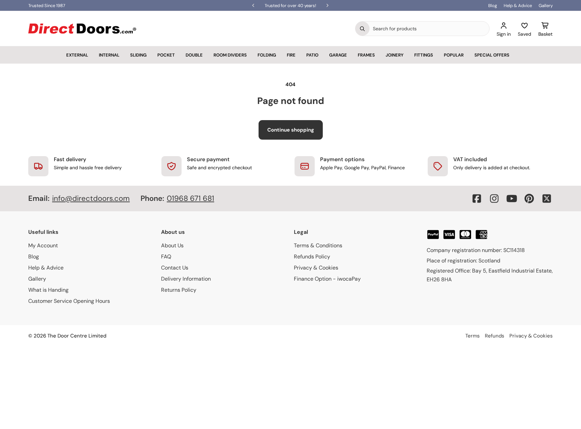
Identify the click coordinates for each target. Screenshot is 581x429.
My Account (43, 245)
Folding (267, 55)
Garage (338, 55)
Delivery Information (186, 278)
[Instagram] (494, 198)
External (77, 55)
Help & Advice (518, 5)
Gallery (546, 5)
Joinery (394, 55)
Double (194, 55)
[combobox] (429, 29)
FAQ (166, 256)
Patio (312, 55)
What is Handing (48, 289)
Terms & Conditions (318, 245)
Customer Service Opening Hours (69, 301)
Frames (366, 55)
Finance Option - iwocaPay (327, 278)
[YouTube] (512, 198)
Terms (472, 335)
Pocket (166, 55)
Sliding (138, 55)
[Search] (362, 29)
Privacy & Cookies (316, 267)
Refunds (494, 335)
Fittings (423, 55)
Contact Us (174, 267)
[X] (547, 198)
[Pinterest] (529, 198)
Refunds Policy (312, 256)
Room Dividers (230, 55)
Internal (109, 55)
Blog (492, 5)
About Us (172, 245)
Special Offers (491, 55)
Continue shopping (290, 130)
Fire (291, 55)
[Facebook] (477, 198)
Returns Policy (178, 289)
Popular (454, 55)
